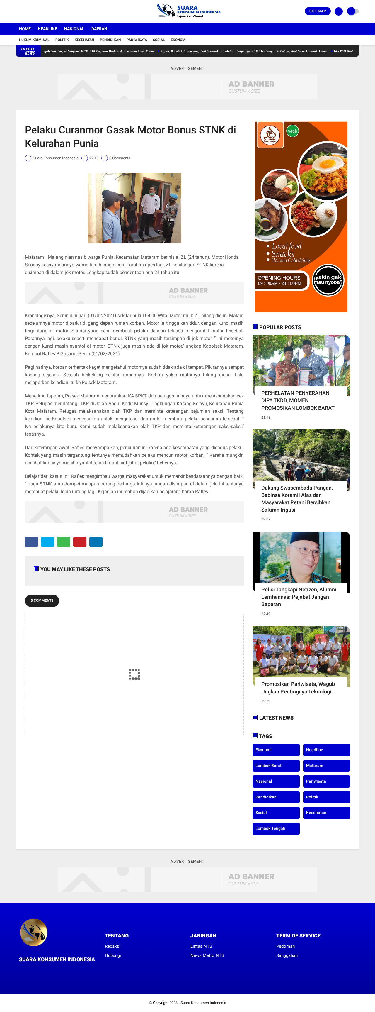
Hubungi (113, 955)
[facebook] (18, 11)
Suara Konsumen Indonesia (203, 1003)
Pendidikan (110, 40)
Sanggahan (287, 955)
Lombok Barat (268, 765)
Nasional (74, 28)
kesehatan (316, 812)
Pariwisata (137, 40)
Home (25, 28)
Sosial (159, 40)
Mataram (314, 765)
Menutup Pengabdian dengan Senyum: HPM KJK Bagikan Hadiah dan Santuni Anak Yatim (69, 51)
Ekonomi (179, 40)
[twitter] (26, 11)
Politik (62, 40)
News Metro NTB (207, 955)
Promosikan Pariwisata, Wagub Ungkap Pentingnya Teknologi (298, 687)
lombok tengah (270, 828)
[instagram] (33, 11)
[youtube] (41, 11)
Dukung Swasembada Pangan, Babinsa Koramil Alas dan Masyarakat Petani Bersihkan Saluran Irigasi (297, 499)
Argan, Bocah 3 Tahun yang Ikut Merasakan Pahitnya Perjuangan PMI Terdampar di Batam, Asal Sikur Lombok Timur (223, 51)
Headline (47, 28)
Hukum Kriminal (34, 40)
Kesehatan (84, 40)
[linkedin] (96, 542)
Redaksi (112, 946)
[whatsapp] (63, 542)
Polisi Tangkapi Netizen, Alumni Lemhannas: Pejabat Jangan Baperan (298, 596)
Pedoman (285, 946)
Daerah (99, 28)
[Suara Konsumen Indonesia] (188, 19)
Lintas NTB (201, 946)
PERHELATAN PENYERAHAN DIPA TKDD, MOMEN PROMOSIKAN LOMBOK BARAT (298, 400)
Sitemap (317, 11)
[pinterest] (79, 542)
